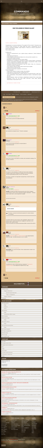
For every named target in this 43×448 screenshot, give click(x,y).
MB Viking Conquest (6, 329)
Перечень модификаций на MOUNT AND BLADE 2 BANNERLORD (15, 382)
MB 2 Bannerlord (5, 303)
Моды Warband (24, 422)
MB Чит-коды (4, 334)
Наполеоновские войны (15, 425)
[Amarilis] (4, 245)
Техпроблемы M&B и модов (9, 314)
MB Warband (4, 310)
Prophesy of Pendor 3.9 (6, 392)
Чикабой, (3, 393)
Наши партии (3, 431)
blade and (29, 94)
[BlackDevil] (4, 139)
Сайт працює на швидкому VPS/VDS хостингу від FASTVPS (12, 441)
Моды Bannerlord (25, 421)
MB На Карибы (5, 316)
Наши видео (4, 350)
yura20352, (4, 404)
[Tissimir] (4, 186)
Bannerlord (13, 421)
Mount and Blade (5, 23)
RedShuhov (8, 205)
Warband (13, 422)
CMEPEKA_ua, (4, 373)
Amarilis (7, 169)
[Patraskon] (4, 127)
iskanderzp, (4, 408)
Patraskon (8, 128)
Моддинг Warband (7, 296)
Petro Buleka (8, 233)
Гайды (3, 348)
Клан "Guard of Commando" (4, 427)
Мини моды (24, 429)
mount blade (8, 94)
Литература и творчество (7, 354)
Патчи (5, 308)
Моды (5, 312)
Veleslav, (3, 388)
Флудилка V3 (4, 407)
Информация (3, 421)
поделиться (17, 129)
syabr (7, 154)
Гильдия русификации (5, 422)
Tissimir (7, 187)
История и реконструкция (7, 352)
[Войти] (41, 1)
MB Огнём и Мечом (5, 321)
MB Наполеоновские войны (7, 325)
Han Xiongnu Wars (5, 336)
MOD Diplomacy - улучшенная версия (9, 403)
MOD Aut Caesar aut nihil (7, 377)
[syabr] (4, 113)
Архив (3, 356)
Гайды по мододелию (10, 294)
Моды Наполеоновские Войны (26, 426)
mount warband (23, 94)
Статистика (3, 434)
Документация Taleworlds (11, 292)
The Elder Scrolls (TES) (6, 343)
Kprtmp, (3, 378)
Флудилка (4, 298)
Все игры (3, 341)
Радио (33, 432)
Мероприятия (3, 425)
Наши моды (24, 430)
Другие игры (34, 428)
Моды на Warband (13, 23)
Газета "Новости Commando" (4, 430)
